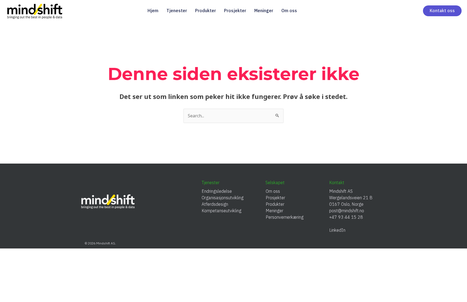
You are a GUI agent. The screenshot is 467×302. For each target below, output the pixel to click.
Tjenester (176, 10)
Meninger (263, 10)
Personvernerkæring (284, 217)
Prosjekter (235, 10)
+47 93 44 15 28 (346, 217)
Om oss (289, 10)
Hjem (153, 10)
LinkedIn (339, 230)
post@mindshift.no (346, 210)
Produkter (205, 10)
